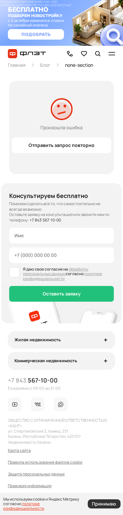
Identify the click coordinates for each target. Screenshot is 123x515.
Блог (45, 65)
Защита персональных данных (36, 474)
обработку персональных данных (55, 271)
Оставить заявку (62, 294)
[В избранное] (84, 54)
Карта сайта (19, 450)
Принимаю (104, 503)
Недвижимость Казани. (29, 442)
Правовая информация (29, 485)
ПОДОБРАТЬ (36, 34)
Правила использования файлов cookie (45, 462)
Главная (17, 65)
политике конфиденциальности (62, 276)
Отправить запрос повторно (61, 145)
